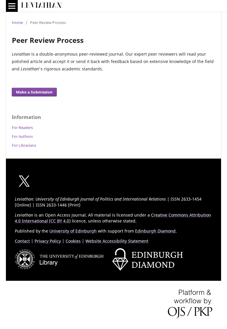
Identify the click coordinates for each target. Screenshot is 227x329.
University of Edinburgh (73, 231)
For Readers (22, 127)
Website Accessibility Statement (116, 241)
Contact (22, 241)
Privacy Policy (48, 241)
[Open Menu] (12, 6)
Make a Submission (34, 92)
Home (17, 22)
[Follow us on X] (24, 189)
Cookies (73, 241)
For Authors (22, 136)
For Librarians (24, 145)
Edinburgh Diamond (155, 231)
